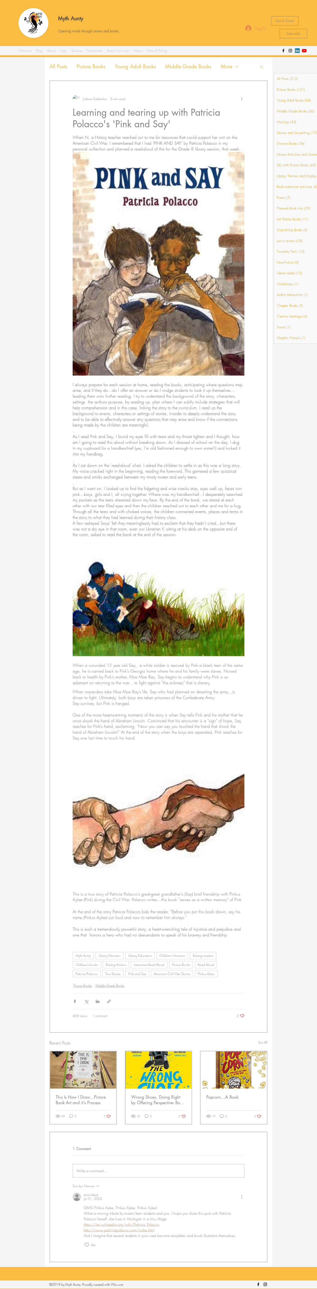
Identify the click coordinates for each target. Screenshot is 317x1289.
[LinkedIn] (297, 50)
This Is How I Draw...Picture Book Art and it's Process (81, 1099)
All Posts (58, 66)
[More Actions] (241, 1197)
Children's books (87, 964)
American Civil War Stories (172, 974)
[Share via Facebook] (75, 1001)
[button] (261, 66)
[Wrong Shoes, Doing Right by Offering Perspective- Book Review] (159, 1070)
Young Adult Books (135, 66)
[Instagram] (290, 50)
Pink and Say (137, 974)
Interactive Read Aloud (149, 964)
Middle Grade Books (188, 66)
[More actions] (241, 98)
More (226, 66)
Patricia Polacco (86, 974)
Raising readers (203, 955)
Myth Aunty (70, 18)
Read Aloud (206, 964)
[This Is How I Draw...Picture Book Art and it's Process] (83, 1070)
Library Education (140, 955)
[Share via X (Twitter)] (86, 1001)
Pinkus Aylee (206, 974)
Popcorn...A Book (222, 1097)
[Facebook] (283, 50)
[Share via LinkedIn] (97, 1001)
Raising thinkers (116, 964)
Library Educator (109, 955)
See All (263, 1042)
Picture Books (91, 66)
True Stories (112, 974)
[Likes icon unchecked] (87, 1245)
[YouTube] (304, 50)
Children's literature (172, 955)
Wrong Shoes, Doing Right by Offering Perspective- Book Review (157, 1099)
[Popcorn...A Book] (234, 1070)
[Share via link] (109, 1001)
